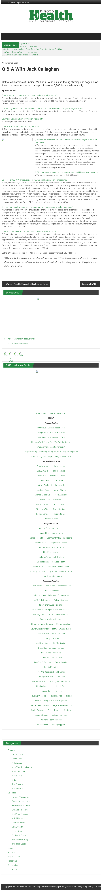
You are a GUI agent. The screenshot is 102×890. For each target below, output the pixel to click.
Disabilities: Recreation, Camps (51, 648)
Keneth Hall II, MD (89, 284)
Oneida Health (43, 562)
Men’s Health (17, 776)
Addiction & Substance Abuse (58, 586)
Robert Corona (42, 504)
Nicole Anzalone (60, 495)
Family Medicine (51, 667)
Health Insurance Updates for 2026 (51, 437)
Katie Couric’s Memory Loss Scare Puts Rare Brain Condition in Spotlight (32, 49)
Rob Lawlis (58, 500)
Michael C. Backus (42, 495)
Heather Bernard (58, 471)
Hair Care (61, 677)
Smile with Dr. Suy (19, 835)
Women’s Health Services (51, 720)
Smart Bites (17, 831)
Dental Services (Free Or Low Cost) (51, 634)
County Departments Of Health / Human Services (51, 629)
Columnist (12, 793)
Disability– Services (51, 638)
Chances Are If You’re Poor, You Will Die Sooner (51, 442)
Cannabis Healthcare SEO (58, 614)
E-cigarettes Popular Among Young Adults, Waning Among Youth (51, 452)
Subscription (13, 865)
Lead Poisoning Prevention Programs (51, 701)
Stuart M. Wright (42, 509)
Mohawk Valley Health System (51, 557)
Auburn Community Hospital (51, 528)
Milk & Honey (17, 818)
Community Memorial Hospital (60, 538)
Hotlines (58, 691)
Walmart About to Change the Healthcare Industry (27, 284)
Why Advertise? (14, 857)
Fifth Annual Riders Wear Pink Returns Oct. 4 (20, 52)
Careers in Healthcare (21, 801)
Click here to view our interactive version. (20, 339)
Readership (12, 861)
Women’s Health (19, 788)
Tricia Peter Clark (60, 514)
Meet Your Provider (20, 814)
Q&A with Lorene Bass (28, 46)
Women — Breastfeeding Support (51, 725)
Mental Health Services (40, 705)
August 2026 (24, 44)
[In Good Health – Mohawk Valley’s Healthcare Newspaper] (6, 36)
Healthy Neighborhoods (60, 681)
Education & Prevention (51, 653)
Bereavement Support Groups (51, 605)
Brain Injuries (38, 614)
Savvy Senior (17, 827)
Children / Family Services (42, 624)
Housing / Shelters (38, 696)
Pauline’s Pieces (18, 823)
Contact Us (12, 869)
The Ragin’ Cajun (19, 844)
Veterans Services (59, 715)
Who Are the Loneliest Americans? (51, 447)
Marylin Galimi (60, 490)
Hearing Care (41, 686)
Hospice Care (45, 691)
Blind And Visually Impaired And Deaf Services (51, 610)
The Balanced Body (20, 840)
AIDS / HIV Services (42, 600)
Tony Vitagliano (59, 509)
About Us (11, 852)
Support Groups (41, 715)
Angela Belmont (43, 466)
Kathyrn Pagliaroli (44, 485)
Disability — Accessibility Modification (51, 643)
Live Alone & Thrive (19, 810)
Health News (17, 759)
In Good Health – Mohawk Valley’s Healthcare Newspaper (37, 886)
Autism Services (61, 600)
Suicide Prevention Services (59, 710)
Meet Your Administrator (22, 767)
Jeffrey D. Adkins (94, 886)
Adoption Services (51, 590)
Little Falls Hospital (51, 552)
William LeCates (51, 519)
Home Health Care (58, 686)
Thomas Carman (42, 514)
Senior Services (37, 710)
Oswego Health (58, 562)
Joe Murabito (44, 480)
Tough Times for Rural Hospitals (51, 433)
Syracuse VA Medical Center (60, 571)
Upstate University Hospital (51, 576)
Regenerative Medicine (62, 705)
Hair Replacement (39, 681)
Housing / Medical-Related (61, 696)
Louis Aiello (60, 485)
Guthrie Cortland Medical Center (51, 547)
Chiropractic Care (63, 624)
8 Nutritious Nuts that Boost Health (51, 428)
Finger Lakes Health (59, 543)
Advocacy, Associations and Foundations (51, 595)
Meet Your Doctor (19, 771)
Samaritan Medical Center (58, 567)
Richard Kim (45, 500)
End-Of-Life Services (42, 662)
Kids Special (17, 763)
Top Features (17, 784)
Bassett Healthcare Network (51, 533)
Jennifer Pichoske (57, 476)
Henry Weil (41, 476)
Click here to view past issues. (15, 344)
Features (11, 750)
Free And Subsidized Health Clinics (51, 672)
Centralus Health (36, 538)
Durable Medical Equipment (51, 657)
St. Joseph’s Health (37, 571)
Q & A (14, 780)
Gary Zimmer (42, 471)
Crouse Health (41, 543)
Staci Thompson (59, 504)
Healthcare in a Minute (21, 805)
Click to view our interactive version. (51, 413)
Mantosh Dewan (43, 490)
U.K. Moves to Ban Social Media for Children (20, 55)
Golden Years (17, 754)
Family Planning (61, 662)
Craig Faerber (59, 466)
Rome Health (38, 567)
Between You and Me (20, 797)
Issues (10, 848)
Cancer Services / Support (51, 619)
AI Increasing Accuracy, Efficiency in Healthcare (51, 456)
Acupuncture (36, 586)
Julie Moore (58, 480)
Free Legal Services (45, 677)
